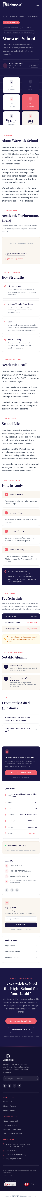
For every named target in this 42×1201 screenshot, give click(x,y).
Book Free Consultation (21, 773)
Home (5, 16)
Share (35, 66)
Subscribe (22, 925)
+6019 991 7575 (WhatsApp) (20, 871)
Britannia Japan (9, 1110)
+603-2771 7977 (16, 866)
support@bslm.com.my (19, 876)
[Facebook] (5, 1086)
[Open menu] (37, 4)
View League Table (19, 1029)
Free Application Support (12, 1134)
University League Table (12, 1130)
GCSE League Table (10, 1125)
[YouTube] (14, 1086)
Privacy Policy (7, 1175)
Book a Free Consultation (21, 1021)
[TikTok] (19, 1086)
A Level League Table (11, 1121)
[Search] (37, 1079)
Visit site (32, 833)
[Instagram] (9, 1086)
